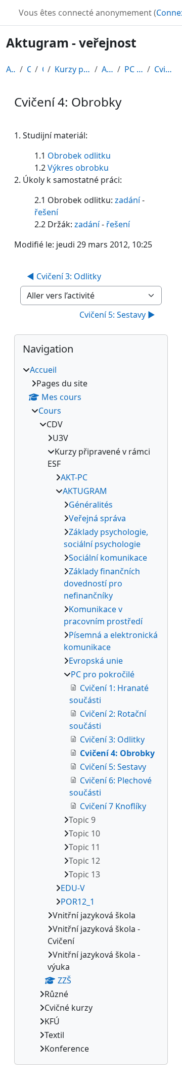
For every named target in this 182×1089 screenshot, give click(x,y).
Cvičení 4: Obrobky (165, 69)
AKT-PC (74, 477)
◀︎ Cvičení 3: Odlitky (64, 276)
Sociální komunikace (108, 557)
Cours (29, 69)
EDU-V (73, 888)
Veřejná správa (97, 518)
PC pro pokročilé (133, 69)
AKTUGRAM (107, 69)
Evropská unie (96, 660)
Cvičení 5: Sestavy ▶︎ (117, 314)
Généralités (91, 504)
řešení (46, 212)
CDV (42, 69)
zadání (127, 200)
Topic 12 (84, 860)
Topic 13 (84, 874)
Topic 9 (82, 819)
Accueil (11, 69)
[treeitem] (91, 709)
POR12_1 (78, 901)
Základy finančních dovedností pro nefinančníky (102, 583)
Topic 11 (84, 847)
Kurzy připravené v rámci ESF (72, 69)
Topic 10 (84, 833)
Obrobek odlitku (79, 155)
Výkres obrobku (78, 167)
